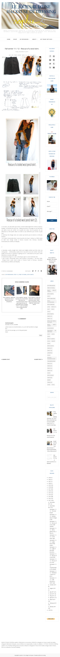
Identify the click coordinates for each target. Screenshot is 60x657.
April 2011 (52, 597)
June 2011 (52, 594)
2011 (50, 500)
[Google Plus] (38, 271)
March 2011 (52, 599)
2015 (50, 492)
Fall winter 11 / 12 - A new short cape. (53, 536)
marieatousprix (9, 323)
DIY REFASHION (9, 274)
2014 (50, 494)
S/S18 (53, 334)
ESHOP (53, 341)
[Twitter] (33, 271)
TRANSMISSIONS (51, 361)
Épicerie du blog (42, 655)
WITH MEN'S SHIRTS (51, 325)
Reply (41, 335)
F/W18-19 (49, 366)
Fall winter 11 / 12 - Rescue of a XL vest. (53, 560)
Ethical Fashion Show (51, 358)
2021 (50, 481)
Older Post (37, 359)
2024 (50, 477)
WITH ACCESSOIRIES (50, 301)
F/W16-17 (49, 348)
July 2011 (52, 592)
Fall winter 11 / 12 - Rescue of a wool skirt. (53, 555)
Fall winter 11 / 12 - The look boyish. (53, 511)
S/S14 (48, 341)
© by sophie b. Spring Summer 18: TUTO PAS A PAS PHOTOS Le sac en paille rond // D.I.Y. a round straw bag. (52, 418)
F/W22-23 (49, 382)
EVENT (48, 380)
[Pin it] (41, 271)
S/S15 (48, 343)
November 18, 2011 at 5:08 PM (11, 324)
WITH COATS (50, 345)
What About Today (51, 291)
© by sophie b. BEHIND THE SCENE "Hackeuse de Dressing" (52, 260)
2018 (48, 307)
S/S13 (52, 309)
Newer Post (6, 359)
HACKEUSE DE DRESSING (51, 331)
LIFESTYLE (49, 353)
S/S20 (48, 384)
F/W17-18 (49, 350)
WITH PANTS (50, 314)
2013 (50, 496)
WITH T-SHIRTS (51, 338)
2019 (48, 336)
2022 (50, 479)
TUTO (53, 384)
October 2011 (53, 584)
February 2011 (53, 603)
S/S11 (48, 296)
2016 (50, 491)
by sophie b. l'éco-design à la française (26, 655)
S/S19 (48, 373)
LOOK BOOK (50, 328)
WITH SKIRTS (30, 274)
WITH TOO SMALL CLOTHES (51, 321)
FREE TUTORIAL (23, 274)
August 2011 (53, 588)
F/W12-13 (49, 316)
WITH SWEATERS (51, 298)
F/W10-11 (53, 307)
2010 (50, 610)
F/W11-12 (16, 274)
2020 (50, 483)
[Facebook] (35, 271)
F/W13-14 (49, 368)
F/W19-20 (49, 377)
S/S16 (48, 355)
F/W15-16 (49, 370)
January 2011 (53, 606)
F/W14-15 (49, 363)
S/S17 (48, 334)
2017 (48, 309)
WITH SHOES (50, 375)
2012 (50, 498)
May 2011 (52, 595)
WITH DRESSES (50, 304)
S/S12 (48, 311)
